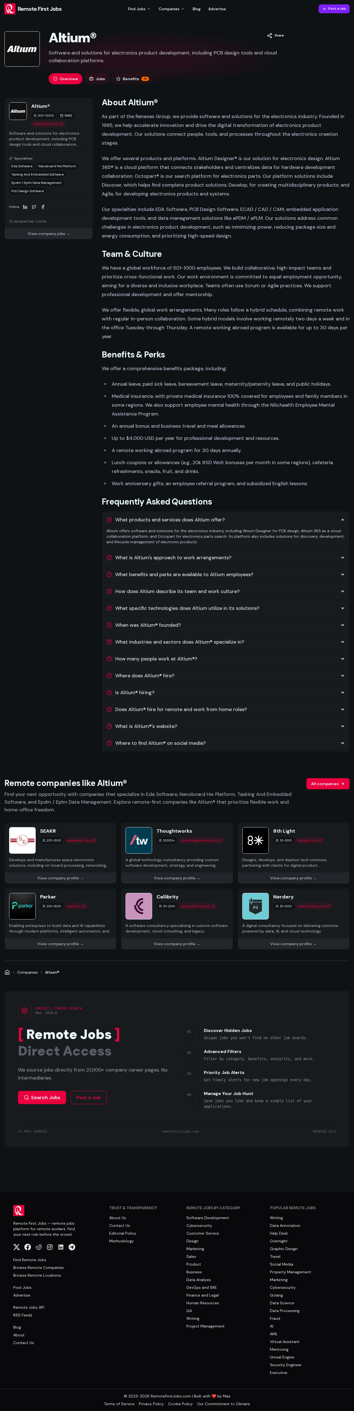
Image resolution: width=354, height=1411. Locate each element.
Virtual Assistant (285, 1341)
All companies (325, 783)
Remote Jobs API (28, 1307)
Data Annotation (285, 1225)
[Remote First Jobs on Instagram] (49, 1247)
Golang (276, 1295)
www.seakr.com (79, 840)
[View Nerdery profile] (293, 919)
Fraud (275, 1318)
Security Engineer (286, 1364)
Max (226, 1396)
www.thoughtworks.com (199, 840)
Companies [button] (169, 8)
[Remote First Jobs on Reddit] (38, 1247)
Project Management (205, 1326)
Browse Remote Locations (37, 1275)
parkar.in (74, 906)
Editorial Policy (122, 1233)
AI (271, 1326)
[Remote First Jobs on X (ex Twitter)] (16, 1247)
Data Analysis (198, 1279)
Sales (191, 1256)
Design (192, 1240)
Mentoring (279, 1349)
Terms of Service (119, 1403)
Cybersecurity (199, 1225)
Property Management (290, 1271)
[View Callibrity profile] (177, 919)
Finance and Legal (202, 1295)
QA (189, 1310)
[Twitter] (34, 206)
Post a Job (337, 8)
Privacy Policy (151, 1403)
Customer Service (202, 1233)
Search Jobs (45, 1097)
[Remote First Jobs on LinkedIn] (61, 1247)
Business (194, 1271)
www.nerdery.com (312, 906)
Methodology (121, 1240)
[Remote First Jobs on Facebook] (27, 1247)
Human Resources (202, 1302)
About (19, 1334)
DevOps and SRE (201, 1287)
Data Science (282, 1302)
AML (274, 1333)
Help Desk (279, 1233)
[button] (275, 35)
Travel (275, 1256)
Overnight (279, 1240)
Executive (278, 1372)
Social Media (281, 1264)
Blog (197, 8)
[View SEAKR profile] (60, 853)
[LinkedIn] (25, 206)
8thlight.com (308, 840)
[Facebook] (43, 206)
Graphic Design (284, 1248)
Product (193, 1264)
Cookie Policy (180, 1403)
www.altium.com (46, 124)
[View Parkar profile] (60, 919)
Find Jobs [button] (136, 8)
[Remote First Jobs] (7, 972)
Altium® (52, 972)
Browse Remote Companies (38, 1267)
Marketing (195, 1248)
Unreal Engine (282, 1357)
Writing (192, 1318)
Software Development (207, 1217)
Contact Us (23, 1342)
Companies (27, 972)
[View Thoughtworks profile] (177, 853)
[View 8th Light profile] (293, 853)
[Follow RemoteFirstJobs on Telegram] (72, 1247)
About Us (117, 1217)
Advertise (217, 8)
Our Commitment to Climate (223, 1403)
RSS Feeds (22, 1315)
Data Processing (285, 1310)
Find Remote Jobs (29, 1259)
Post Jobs (22, 1287)
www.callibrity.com (195, 906)
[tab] (65, 78)
